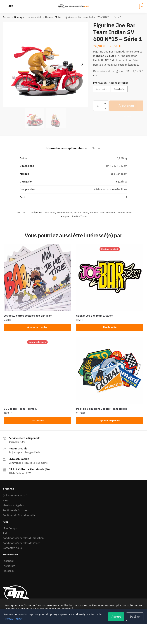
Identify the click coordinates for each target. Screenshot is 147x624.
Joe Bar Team (80, 212)
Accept (116, 616)
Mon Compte (10, 528)
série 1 (123, 60)
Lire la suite (110, 327)
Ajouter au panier (126, 107)
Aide (5, 533)
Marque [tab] (96, 148)
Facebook (8, 561)
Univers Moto (34, 17)
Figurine (98, 51)
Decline (135, 616)
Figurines (50, 212)
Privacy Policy (13, 619)
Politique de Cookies (15, 510)
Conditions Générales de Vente (21, 543)
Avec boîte (101, 89)
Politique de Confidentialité (19, 515)
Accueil (7, 17)
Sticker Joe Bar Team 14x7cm (94, 315)
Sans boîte (119, 89)
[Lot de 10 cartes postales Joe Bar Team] (37, 277)
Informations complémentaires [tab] (66, 148)
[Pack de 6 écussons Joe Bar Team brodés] (109, 370)
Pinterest (8, 570)
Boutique (19, 17)
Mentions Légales (13, 505)
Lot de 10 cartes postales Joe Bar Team (28, 315)
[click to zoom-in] (45, 64)
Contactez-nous (12, 548)
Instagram (9, 566)
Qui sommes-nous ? (15, 495)
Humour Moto (53, 17)
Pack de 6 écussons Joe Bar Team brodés (101, 408)
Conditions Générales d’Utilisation (23, 538)
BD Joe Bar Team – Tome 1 (20, 408)
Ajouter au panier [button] (37, 327)
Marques (110, 212)
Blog (5, 500)
